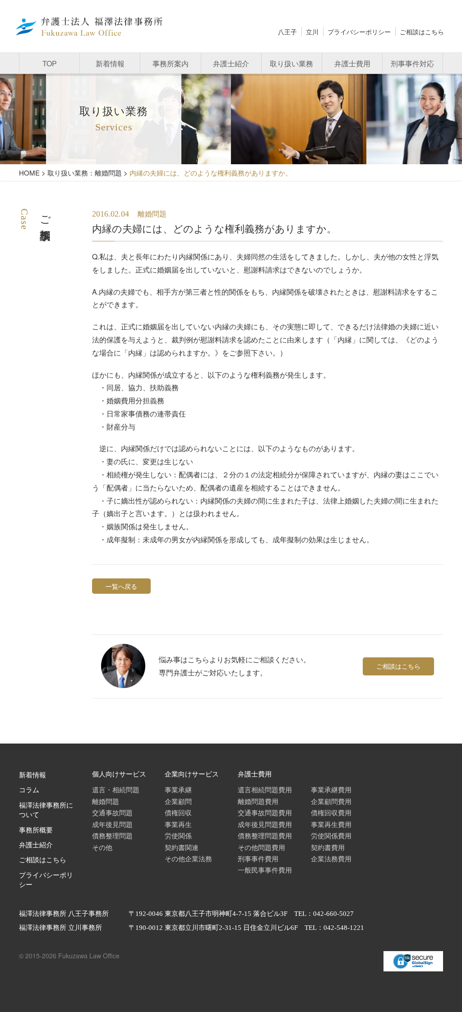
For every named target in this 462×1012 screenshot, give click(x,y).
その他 (102, 847)
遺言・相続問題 (115, 789)
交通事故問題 (112, 812)
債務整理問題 (112, 835)
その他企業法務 (188, 858)
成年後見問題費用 (265, 824)
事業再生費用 (331, 824)
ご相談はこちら (422, 31)
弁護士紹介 (231, 63)
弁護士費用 (352, 63)
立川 (312, 31)
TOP (49, 63)
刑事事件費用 (258, 858)
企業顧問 (178, 801)
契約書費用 (328, 847)
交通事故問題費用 (265, 812)
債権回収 (178, 812)
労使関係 (178, 835)
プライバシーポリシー (359, 31)
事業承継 (178, 789)
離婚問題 (105, 801)
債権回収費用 (331, 812)
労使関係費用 (331, 835)
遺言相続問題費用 (265, 789)
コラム (29, 790)
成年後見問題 (112, 824)
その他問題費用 (261, 847)
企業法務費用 (331, 858)
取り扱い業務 (291, 63)
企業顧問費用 (331, 801)
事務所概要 (36, 830)
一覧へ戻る (121, 586)
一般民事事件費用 (265, 869)
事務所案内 (170, 63)
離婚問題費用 (258, 801)
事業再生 (178, 824)
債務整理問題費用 (265, 835)
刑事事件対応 (412, 63)
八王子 (287, 31)
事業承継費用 (331, 789)
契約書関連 (182, 847)
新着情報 (110, 63)
